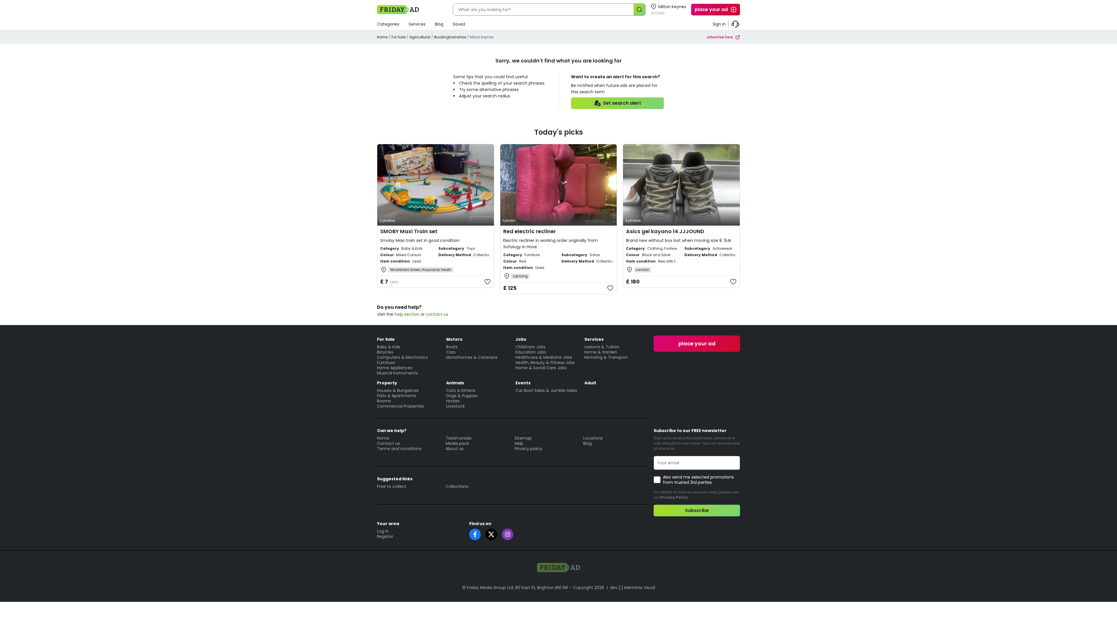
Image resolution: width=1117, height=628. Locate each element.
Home (382, 37)
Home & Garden (600, 352)
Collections (457, 486)
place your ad (711, 9)
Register (385, 536)
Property (387, 383)
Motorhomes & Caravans (471, 357)
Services (417, 24)
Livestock (455, 406)
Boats (452, 346)
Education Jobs (530, 352)
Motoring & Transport (606, 357)
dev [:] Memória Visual (632, 587)
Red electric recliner (529, 231)
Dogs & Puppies (462, 395)
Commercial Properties (400, 406)
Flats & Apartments (396, 395)
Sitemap (523, 438)
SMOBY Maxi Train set (408, 231)
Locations (593, 438)
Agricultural (420, 37)
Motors (454, 339)
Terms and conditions (399, 449)
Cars (451, 352)
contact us (437, 314)
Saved (459, 24)
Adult (590, 383)
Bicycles (385, 352)
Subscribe (697, 510)
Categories (388, 24)
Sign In (719, 24)
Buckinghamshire (450, 37)
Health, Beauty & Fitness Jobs (545, 362)
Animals (455, 383)
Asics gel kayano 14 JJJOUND (665, 231)
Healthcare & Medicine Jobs (543, 357)
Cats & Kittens (460, 390)
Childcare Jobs (530, 346)
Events (523, 383)
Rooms (384, 401)
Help (519, 443)
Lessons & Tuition (602, 346)
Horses (453, 401)
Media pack (457, 443)
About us (455, 449)
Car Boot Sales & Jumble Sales (546, 390)
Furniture (386, 362)
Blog (439, 24)
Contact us (388, 443)
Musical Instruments (397, 373)
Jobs (520, 339)
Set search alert (622, 103)
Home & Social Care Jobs (541, 367)
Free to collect (391, 486)
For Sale (398, 37)
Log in (383, 531)
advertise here (720, 37)
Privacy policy (528, 449)
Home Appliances (394, 367)
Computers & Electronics (402, 357)
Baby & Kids (388, 346)
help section (406, 314)
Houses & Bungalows (398, 390)
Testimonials (459, 438)
